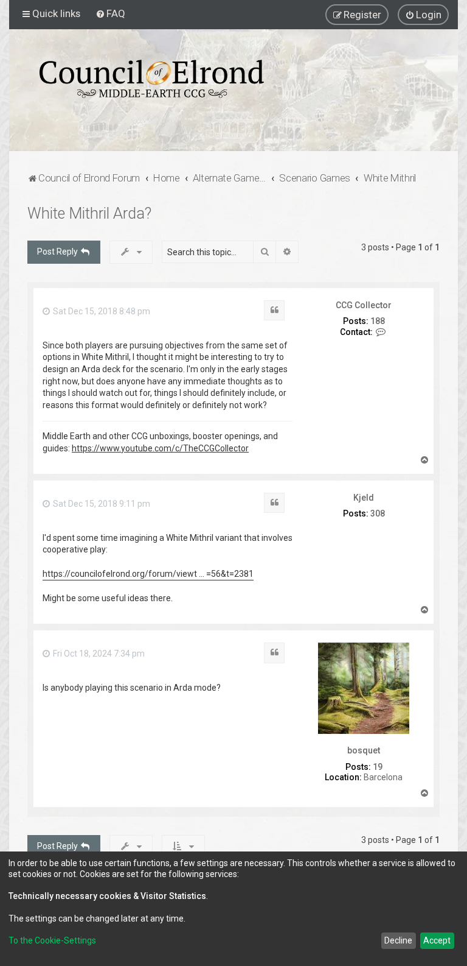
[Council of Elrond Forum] (152, 79)
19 (377, 767)
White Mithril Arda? (89, 213)
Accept (437, 940)
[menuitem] (110, 13)
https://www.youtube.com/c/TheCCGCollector (160, 448)
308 (377, 513)
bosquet (363, 750)
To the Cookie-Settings (52, 940)
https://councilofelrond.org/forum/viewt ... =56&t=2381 (148, 574)
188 (377, 321)
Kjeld (363, 497)
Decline (398, 940)
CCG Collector (364, 305)
